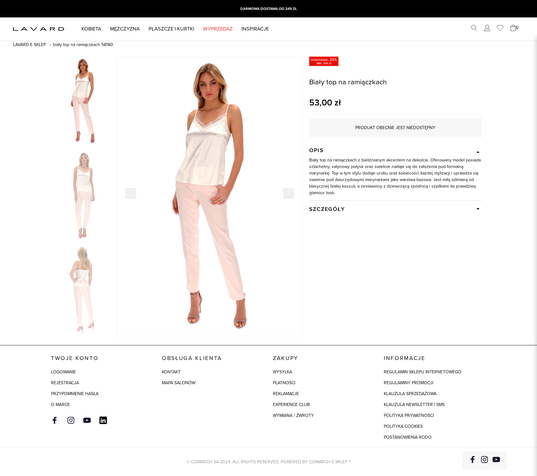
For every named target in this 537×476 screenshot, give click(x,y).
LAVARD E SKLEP (29, 44)
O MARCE (60, 404)
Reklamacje (286, 393)
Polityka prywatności (409, 415)
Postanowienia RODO (408, 437)
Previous (130, 193)
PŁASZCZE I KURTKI (171, 29)
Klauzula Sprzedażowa (410, 393)
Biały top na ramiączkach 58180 (83, 44)
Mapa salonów (178, 383)
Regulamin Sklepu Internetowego (422, 372)
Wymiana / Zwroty (293, 415)
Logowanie (63, 372)
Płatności (284, 383)
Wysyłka (282, 372)
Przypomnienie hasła (75, 393)
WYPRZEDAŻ (218, 29)
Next (288, 193)
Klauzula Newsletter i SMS (414, 404)
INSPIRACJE (255, 29)
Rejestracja (65, 383)
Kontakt (171, 372)
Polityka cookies (403, 426)
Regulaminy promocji (408, 383)
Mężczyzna (125, 29)
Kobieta (91, 29)
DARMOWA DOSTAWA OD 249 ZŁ (268, 9)
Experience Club (291, 404)
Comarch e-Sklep (328, 462)
